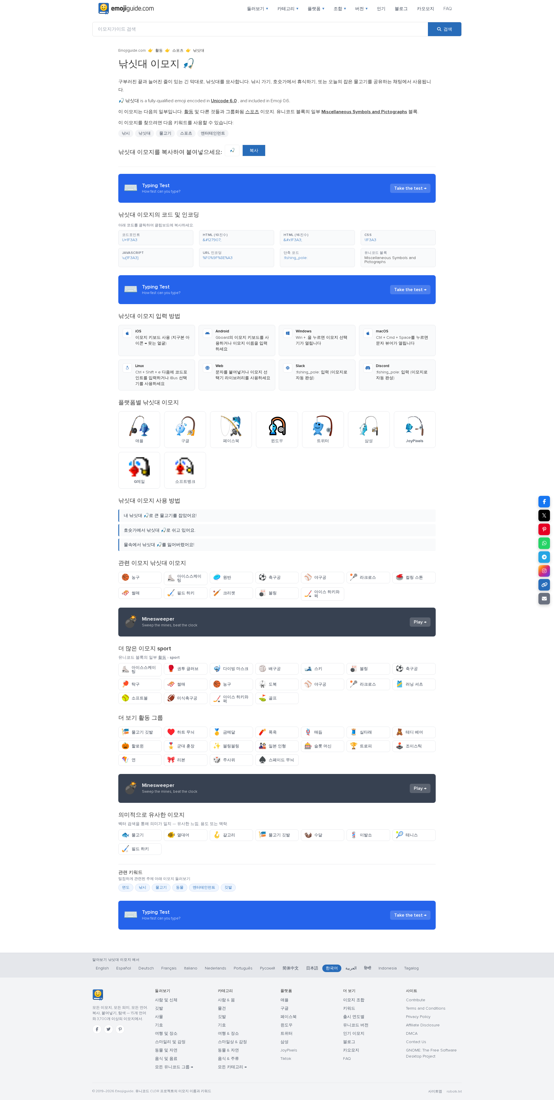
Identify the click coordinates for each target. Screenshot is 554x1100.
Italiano (190, 968)
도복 (268, 684)
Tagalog (411, 968)
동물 (180, 887)
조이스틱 (409, 746)
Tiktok (285, 1058)
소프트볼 (134, 698)
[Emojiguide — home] (126, 8)
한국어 (332, 968)
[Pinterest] (120, 1029)
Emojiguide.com (132, 50)
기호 (159, 1025)
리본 (176, 760)
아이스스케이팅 (184, 578)
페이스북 (288, 1016)
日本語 (312, 968)
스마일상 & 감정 (232, 1041)
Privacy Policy (418, 1016)
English (102, 968)
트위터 (286, 1033)
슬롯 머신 (318, 746)
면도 (126, 887)
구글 (284, 1008)
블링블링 (226, 746)
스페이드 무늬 (276, 760)
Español (123, 968)
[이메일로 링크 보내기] (544, 598)
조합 (340, 8)
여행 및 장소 (166, 1033)
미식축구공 (182, 698)
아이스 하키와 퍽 (322, 593)
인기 (381, 8)
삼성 (284, 1041)
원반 (222, 577)
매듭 (313, 732)
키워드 (349, 1008)
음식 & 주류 (228, 1058)
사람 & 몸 (226, 999)
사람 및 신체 (166, 999)
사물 (159, 1016)
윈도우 (286, 1025)
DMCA (412, 1033)
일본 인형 (272, 746)
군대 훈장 (180, 746)
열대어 (178, 835)
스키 (313, 669)
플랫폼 (316, 8)
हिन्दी (367, 968)
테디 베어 (409, 732)
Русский (267, 968)
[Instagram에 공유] (544, 571)
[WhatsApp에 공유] (544, 543)
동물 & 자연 (228, 1050)
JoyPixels (288, 1050)
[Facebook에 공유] (544, 501)
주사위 (224, 760)
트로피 (361, 746)
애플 (284, 999)
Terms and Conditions (426, 1008)
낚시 (126, 133)
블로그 (401, 8)
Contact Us (416, 1041)
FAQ (447, 8)
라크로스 (363, 577)
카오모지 (425, 8)
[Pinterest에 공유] (544, 529)
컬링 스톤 (409, 577)
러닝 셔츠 (409, 684)
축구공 (270, 577)
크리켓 (224, 593)
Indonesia (388, 968)
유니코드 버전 (355, 1025)
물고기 (132, 835)
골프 (268, 698)
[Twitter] (108, 1029)
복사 (254, 150)
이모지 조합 (353, 999)
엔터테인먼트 (213, 133)
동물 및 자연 (166, 1050)
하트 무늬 (180, 732)
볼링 (268, 593)
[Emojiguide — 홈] (97, 995)
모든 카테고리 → (232, 1066)
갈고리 (224, 835)
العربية (351, 968)
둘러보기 (257, 8)
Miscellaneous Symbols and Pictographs (390, 259)
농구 (130, 577)
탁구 (130, 684)
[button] (155, 237)
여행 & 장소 (228, 1033)
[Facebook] (97, 1029)
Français (169, 968)
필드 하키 (180, 593)
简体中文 (290, 968)
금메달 (224, 732)
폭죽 (268, 732)
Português (243, 968)
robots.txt (454, 1091)
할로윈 (132, 746)
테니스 (407, 835)
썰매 (130, 593)
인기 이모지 (353, 1033)
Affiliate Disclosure (423, 1025)
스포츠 (178, 50)
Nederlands (215, 968)
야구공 (315, 577)
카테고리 (287, 8)
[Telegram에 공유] (544, 557)
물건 (222, 1008)
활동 (159, 50)
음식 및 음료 (166, 1058)
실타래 (361, 732)
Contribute (415, 999)
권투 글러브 (183, 669)
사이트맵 (435, 1091)
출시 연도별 (353, 1016)
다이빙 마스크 (230, 669)
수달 (313, 835)
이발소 (361, 835)
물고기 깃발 (137, 732)
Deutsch (146, 968)
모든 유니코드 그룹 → (174, 1066)
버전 (361, 8)
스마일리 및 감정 (170, 1041)
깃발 (228, 887)
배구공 (270, 669)
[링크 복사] (544, 585)
